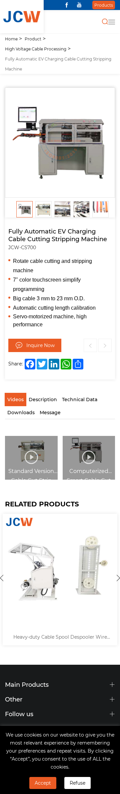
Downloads (21, 412)
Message (50, 412)
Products (103, 5)
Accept (43, 783)
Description (43, 399)
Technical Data (79, 399)
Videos (15, 399)
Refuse (77, 783)
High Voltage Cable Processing (35, 48)
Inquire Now (40, 345)
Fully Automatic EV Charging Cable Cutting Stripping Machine (58, 63)
